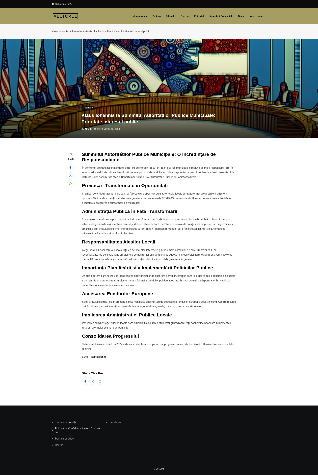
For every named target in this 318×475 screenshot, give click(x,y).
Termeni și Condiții (65, 422)
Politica (157, 16)
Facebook (115, 422)
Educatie (171, 16)
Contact (60, 445)
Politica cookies (64, 438)
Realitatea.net (98, 356)
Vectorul (159, 468)
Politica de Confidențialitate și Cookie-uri (77, 430)
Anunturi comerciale (221, 16)
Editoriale (199, 16)
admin (88, 129)
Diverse (185, 16)
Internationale (140, 16)
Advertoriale (257, 16)
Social (241, 16)
